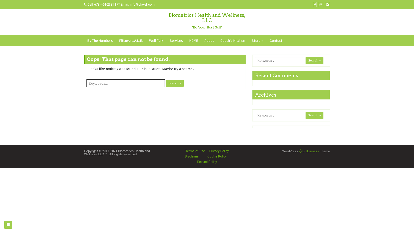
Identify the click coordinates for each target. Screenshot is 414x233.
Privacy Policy (219, 151)
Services (176, 40)
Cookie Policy (217, 156)
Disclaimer (192, 156)
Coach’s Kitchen (232, 40)
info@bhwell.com (142, 4)
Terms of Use (195, 151)
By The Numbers (100, 40)
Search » (175, 83)
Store (256, 40)
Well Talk (156, 40)
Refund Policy (207, 162)
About (209, 40)
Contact (276, 40)
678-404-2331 (104, 4)
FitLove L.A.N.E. (131, 40)
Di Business (310, 151)
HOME (193, 40)
